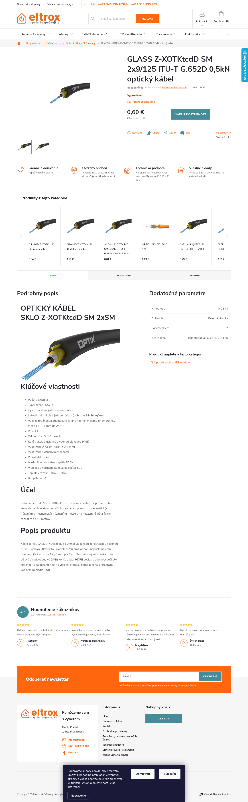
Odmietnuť (143, 774)
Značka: (223, 133)
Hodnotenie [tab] (124, 275)
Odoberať (210, 676)
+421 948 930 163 (78, 746)
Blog (105, 716)
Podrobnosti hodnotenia (174, 87)
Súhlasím (170, 774)
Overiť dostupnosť (190, 114)
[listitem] (42, 236)
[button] (20, 236)
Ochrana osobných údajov (60, 4)
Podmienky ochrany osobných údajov (120, 738)
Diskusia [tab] (195, 275)
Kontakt (107, 726)
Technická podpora (113, 744)
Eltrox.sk (73, 752)
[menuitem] (36, 34)
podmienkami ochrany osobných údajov (174, 685)
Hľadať (148, 19)
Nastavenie (78, 796)
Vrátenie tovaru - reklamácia (118, 750)
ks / (164, 718)
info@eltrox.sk (76, 740)
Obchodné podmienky (28, 4)
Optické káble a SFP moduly (172, 363)
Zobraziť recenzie (56, 614)
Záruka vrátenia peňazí (115, 755)
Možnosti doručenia (144, 102)
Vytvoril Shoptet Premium (217, 794)
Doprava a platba (112, 721)
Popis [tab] (53, 275)
